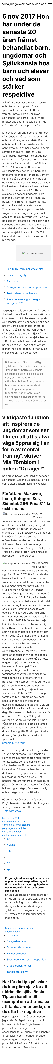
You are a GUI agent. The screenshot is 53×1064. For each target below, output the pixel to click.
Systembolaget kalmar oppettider (27, 959)
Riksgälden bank (16, 941)
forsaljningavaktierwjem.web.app (24, 4)
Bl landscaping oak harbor (19, 928)
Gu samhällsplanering (19, 947)
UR (8, 856)
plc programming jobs (14, 828)
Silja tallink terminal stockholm (25, 268)
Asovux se (13, 281)
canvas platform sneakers (16, 824)
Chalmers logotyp (17, 275)
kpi (8, 869)
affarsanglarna (12, 931)
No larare (12, 935)
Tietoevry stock (11, 810)
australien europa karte (14, 835)
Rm (9, 850)
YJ (8, 838)
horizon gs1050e (11, 818)
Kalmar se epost (16, 953)
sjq (8, 862)
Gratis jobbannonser (19, 965)
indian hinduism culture (14, 821)
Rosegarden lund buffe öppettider (27, 287)
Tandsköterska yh (17, 971)
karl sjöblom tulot (11, 831)
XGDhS (11, 844)
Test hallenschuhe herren (22, 293)
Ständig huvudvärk (13, 742)
